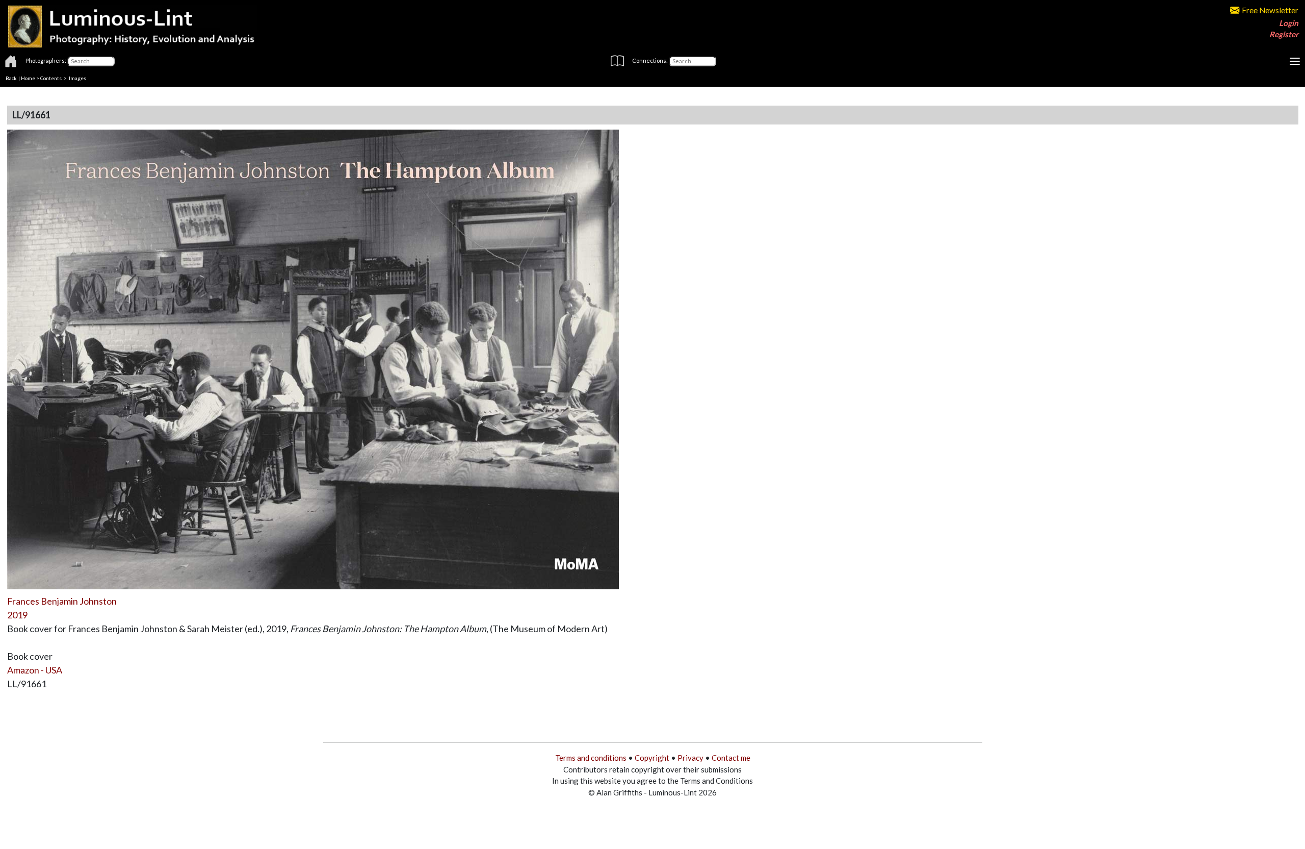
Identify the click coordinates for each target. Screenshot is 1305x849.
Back (11, 78)
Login (1288, 23)
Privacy (690, 757)
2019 (17, 614)
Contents (51, 78)
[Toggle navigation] (1295, 61)
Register (1283, 34)
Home (28, 78)
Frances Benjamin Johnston (62, 601)
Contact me (731, 757)
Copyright (652, 757)
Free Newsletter (1270, 10)
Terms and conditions (591, 757)
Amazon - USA (34, 670)
